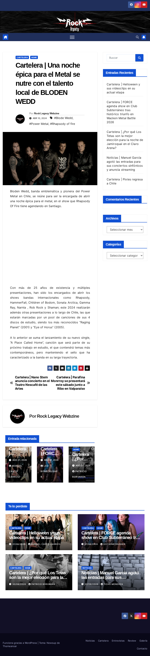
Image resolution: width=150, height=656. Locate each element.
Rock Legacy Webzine (46, 113)
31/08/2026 (19, 544)
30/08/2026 (19, 584)
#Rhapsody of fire (62, 124)
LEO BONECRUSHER (49, 471)
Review (132, 640)
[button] (137, 37)
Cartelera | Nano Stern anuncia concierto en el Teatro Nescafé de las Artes (32, 382)
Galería (143, 640)
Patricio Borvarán (43, 584)
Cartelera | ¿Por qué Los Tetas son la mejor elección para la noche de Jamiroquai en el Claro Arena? (125, 140)
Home (34, 57)
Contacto (142, 648)
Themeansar (10, 646)
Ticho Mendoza (113, 584)
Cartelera (22, 57)
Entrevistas (118, 640)
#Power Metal (38, 124)
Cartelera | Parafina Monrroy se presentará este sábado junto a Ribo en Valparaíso (68, 382)
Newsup (51, 642)
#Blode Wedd (63, 118)
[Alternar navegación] (72, 37)
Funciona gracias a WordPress (20, 642)
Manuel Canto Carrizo (15, 471)
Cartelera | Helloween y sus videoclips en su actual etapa (123, 88)
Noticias (87, 568)
